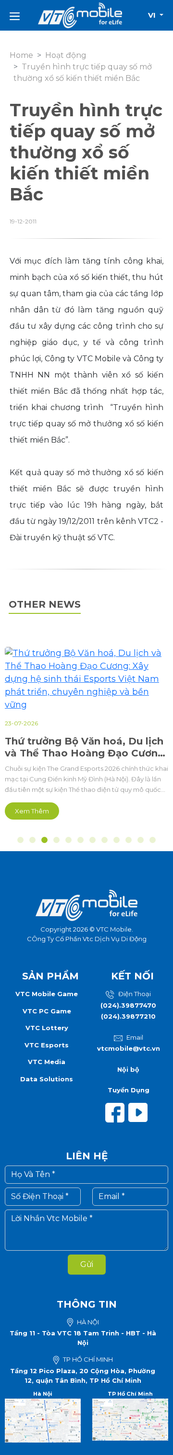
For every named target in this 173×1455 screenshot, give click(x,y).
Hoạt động (65, 55)
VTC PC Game (47, 1011)
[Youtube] (139, 1112)
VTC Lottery (46, 1028)
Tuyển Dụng (128, 1090)
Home (21, 55)
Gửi (86, 1264)
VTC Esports (47, 1045)
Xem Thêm (32, 811)
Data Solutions (46, 1079)
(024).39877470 (128, 1005)
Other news (45, 604)
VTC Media (46, 1062)
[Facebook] (116, 1112)
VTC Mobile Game (46, 994)
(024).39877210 (128, 1016)
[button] (20, 840)
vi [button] (153, 15)
